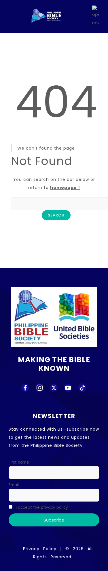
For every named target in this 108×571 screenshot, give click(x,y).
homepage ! (65, 187)
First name (19, 462)
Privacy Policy (39, 549)
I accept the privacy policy (41, 507)
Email (14, 485)
